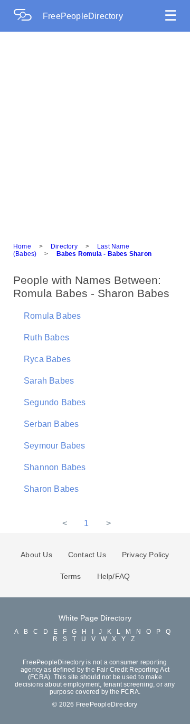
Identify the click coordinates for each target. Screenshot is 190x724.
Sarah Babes (49, 380)
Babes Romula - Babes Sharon (103, 254)
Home (22, 246)
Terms (70, 576)
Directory (64, 246)
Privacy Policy (145, 554)
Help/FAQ (113, 576)
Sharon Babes (51, 488)
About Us (36, 554)
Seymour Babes (55, 445)
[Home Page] (28, 16)
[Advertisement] (95, 132)
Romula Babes (52, 315)
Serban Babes (51, 424)
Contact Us (87, 554)
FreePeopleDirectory (83, 16)
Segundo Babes (55, 402)
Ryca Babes (47, 359)
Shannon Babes (55, 467)
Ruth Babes (46, 337)
